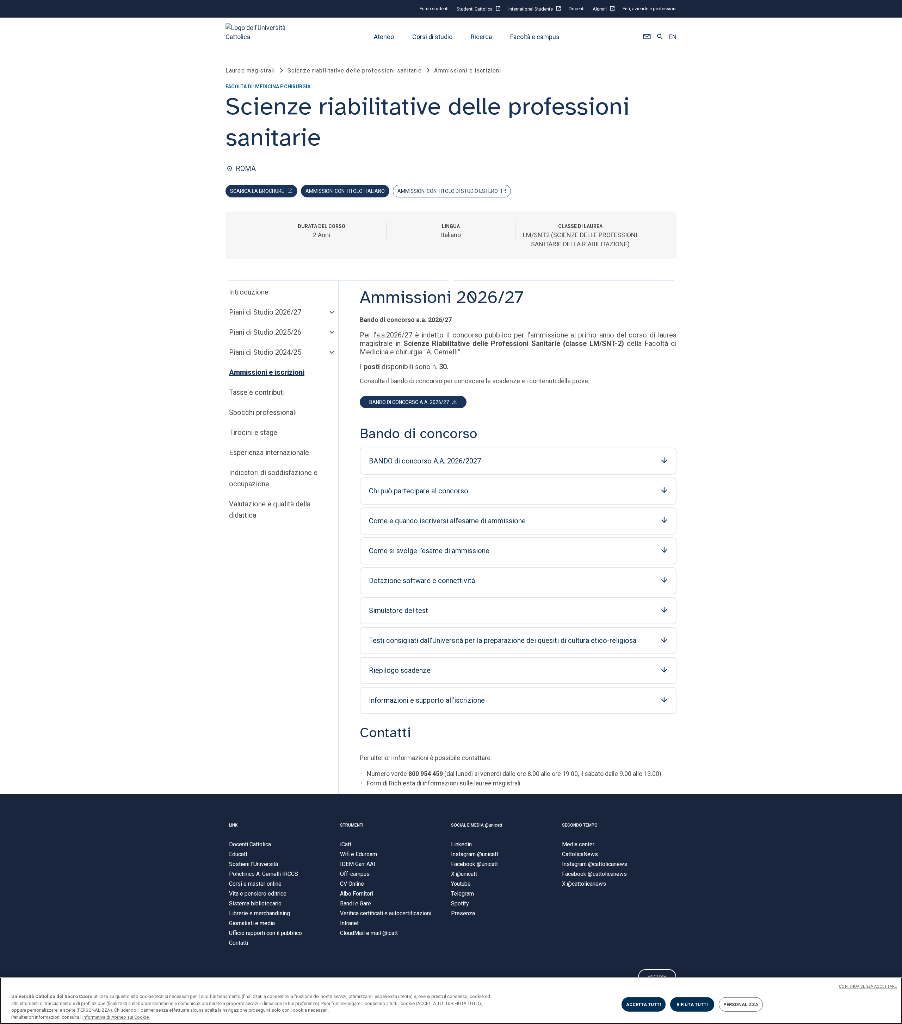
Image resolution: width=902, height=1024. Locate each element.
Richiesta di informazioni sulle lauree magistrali (454, 783)
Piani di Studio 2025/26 (265, 332)
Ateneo (384, 36)
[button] (647, 37)
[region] (451, 1000)
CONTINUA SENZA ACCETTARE (868, 986)
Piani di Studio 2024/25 (265, 352)
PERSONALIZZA (741, 1004)
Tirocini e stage (253, 432)
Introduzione (248, 292)
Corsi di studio (432, 36)
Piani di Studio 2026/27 (265, 312)
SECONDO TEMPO (580, 825)
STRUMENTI (351, 825)
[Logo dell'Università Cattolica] (259, 36)
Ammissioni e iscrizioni (266, 372)
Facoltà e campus (535, 36)
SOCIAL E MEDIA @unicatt (476, 825)
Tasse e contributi (257, 392)
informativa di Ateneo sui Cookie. (116, 1016)
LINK (233, 825)
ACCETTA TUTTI (643, 1004)
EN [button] (672, 36)
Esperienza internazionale (269, 452)
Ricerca (481, 36)
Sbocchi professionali (263, 412)
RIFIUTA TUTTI (692, 1004)
